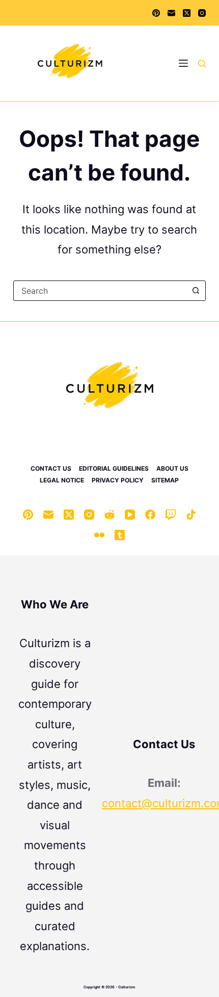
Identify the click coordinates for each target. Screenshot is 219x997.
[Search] (202, 63)
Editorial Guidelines (114, 468)
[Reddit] (109, 514)
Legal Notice (62, 480)
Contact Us (51, 468)
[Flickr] (99, 535)
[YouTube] (130, 514)
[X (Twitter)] (186, 13)
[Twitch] (171, 514)
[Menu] (183, 63)
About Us (172, 468)
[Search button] (195, 290)
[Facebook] (150, 514)
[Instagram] (202, 13)
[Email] (171, 13)
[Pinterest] (156, 13)
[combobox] (100, 290)
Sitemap (165, 480)
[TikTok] (191, 514)
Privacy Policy (118, 480)
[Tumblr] (120, 535)
